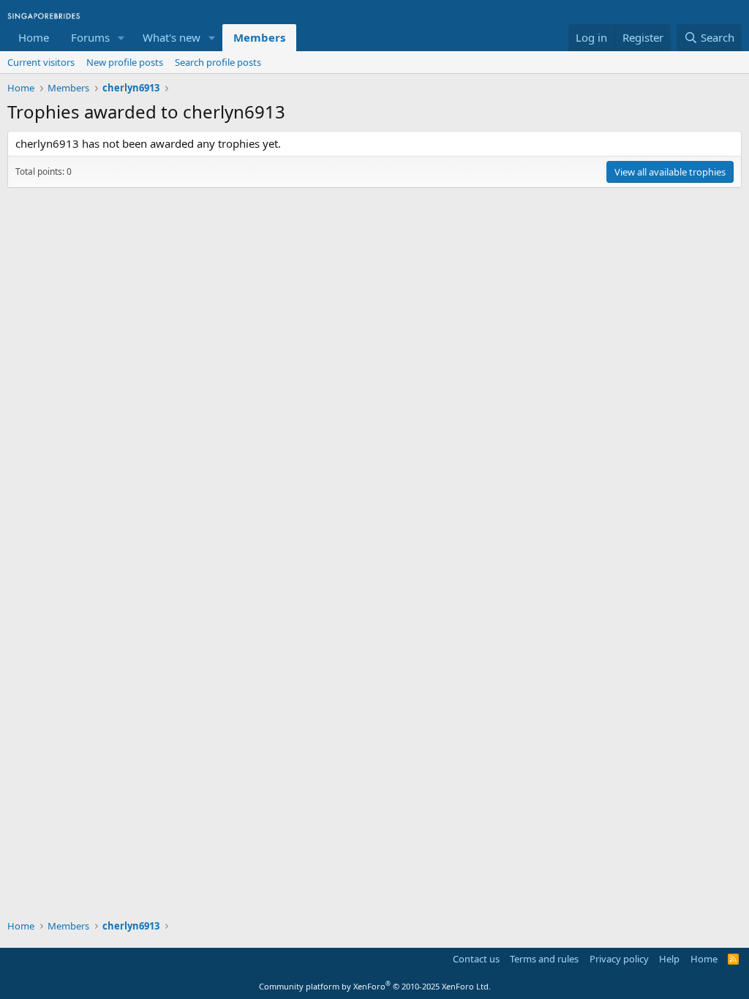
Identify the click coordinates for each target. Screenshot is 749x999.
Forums (90, 37)
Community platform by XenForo (375, 986)
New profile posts (124, 62)
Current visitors (41, 62)
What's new (171, 37)
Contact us (476, 958)
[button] (121, 37)
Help (669, 958)
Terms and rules (544, 958)
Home (33, 37)
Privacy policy (619, 958)
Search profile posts (218, 62)
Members (259, 37)
